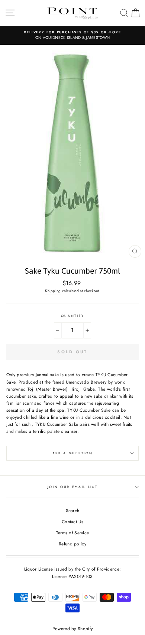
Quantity (72, 315)
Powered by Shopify (72, 628)
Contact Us (72, 521)
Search (73, 510)
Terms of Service (72, 532)
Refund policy (72, 544)
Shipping (53, 291)
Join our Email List (73, 486)
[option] (72, 35)
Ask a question (72, 453)
